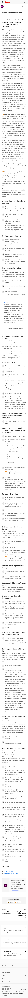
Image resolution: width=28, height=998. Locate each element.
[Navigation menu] (2, 2)
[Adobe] (7, 2)
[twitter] (8, 989)
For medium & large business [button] (8, 969)
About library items (9, 869)
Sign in (24, 2)
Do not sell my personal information (16, 993)
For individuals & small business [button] (9, 965)
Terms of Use (22, 991)
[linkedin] (10, 989)
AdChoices (5, 995)
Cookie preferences (5, 993)
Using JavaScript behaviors (11, 873)
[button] (20, 2)
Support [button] (4, 975)
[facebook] (3, 989)
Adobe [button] (3, 978)
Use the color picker (9, 871)
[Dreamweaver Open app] (26, 6)
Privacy (17, 991)
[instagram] (5, 989)
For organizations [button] (6, 972)
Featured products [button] (6, 981)
